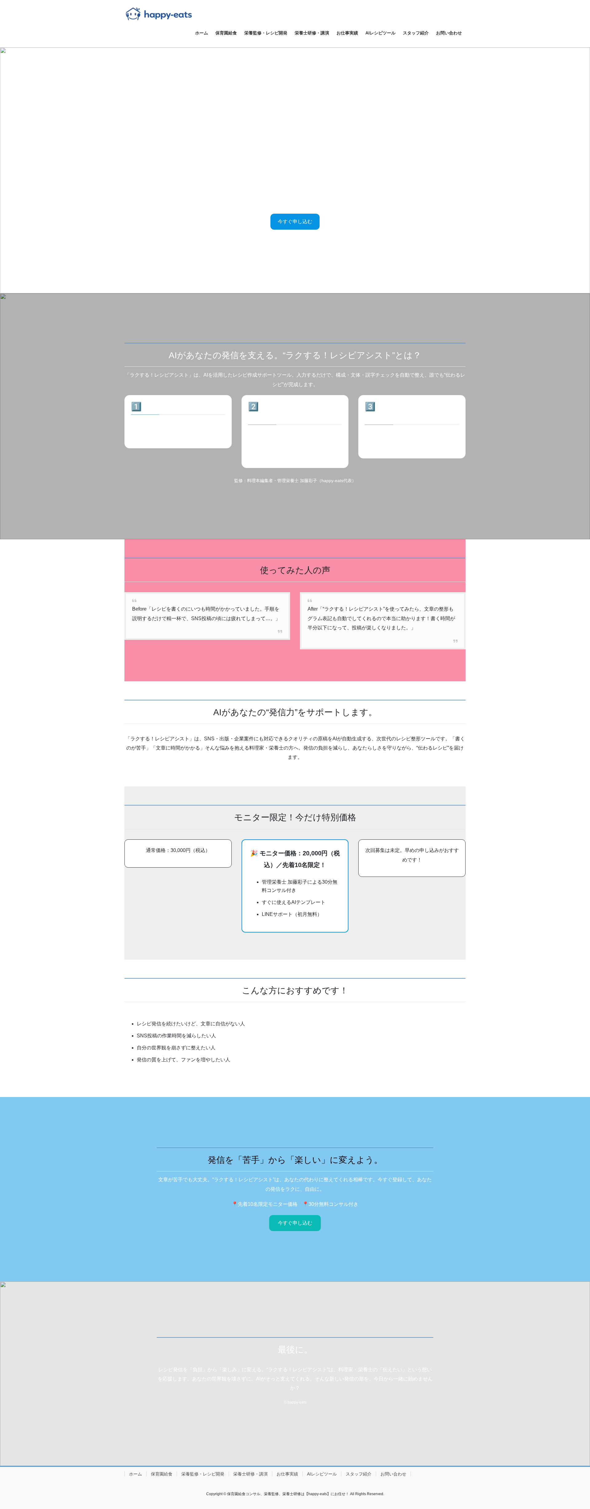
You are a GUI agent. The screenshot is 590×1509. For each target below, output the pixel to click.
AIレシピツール (322, 1473)
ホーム (135, 1473)
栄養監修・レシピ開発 (202, 1473)
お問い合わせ (393, 1473)
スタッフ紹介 (359, 1473)
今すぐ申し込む (295, 221)
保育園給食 (161, 1473)
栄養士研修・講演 (250, 1473)
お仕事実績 (287, 1473)
